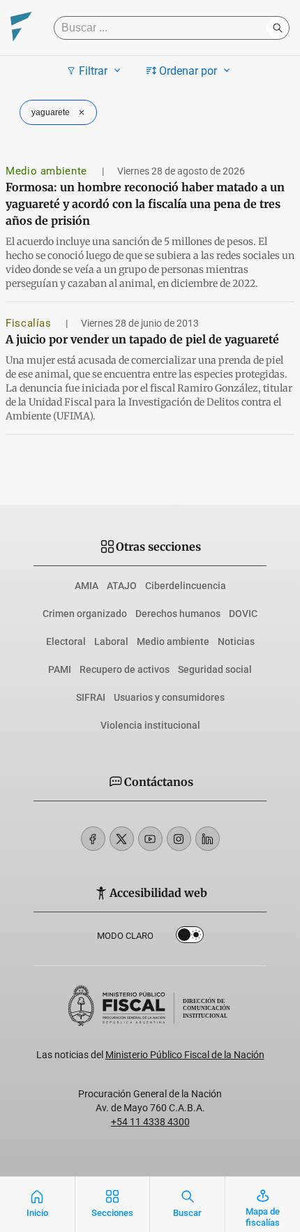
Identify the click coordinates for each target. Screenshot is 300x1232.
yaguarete (50, 112)
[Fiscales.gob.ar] (20, 28)
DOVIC (243, 613)
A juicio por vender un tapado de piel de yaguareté (142, 339)
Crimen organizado (85, 613)
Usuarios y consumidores (169, 697)
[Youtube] (150, 838)
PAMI (59, 669)
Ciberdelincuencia (185, 585)
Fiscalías (30, 323)
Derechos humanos (177, 613)
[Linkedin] (207, 838)
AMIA (86, 585)
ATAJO (122, 585)
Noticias (236, 641)
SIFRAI (90, 697)
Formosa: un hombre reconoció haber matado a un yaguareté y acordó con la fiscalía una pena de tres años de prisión (145, 204)
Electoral (66, 641)
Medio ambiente (48, 171)
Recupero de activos (125, 669)
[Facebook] (93, 838)
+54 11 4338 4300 (150, 1121)
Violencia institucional (150, 725)
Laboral (111, 641)
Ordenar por (188, 70)
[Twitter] (122, 838)
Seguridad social (215, 669)
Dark (190, 937)
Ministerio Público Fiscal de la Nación (184, 1054)
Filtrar (93, 70)
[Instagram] (179, 838)
